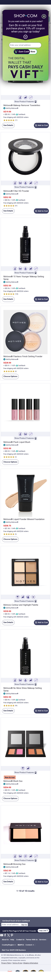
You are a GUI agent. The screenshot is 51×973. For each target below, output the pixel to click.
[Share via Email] (1, 936)
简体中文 (21, 945)
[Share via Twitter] (8, 935)
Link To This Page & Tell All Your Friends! (19, 930)
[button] (9, 945)
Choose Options (9, 377)
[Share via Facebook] (5, 935)
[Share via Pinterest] (11, 935)
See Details (7, 126)
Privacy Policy (6, 963)
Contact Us (20, 940)
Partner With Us (32, 940)
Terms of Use (17, 963)
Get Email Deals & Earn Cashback (16, 921)
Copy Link (43, 931)
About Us (5, 940)
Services (42, 940)
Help (12, 940)
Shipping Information (30, 963)
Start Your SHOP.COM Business (14, 950)
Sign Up (24, 925)
